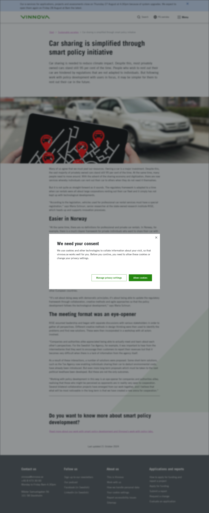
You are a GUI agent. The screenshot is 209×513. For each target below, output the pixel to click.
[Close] (156, 237)
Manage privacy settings (109, 277)
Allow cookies (140, 277)
